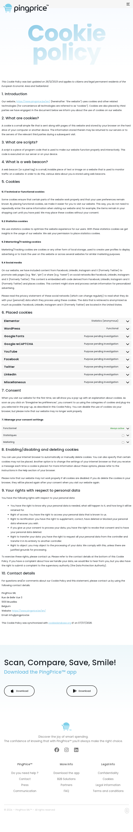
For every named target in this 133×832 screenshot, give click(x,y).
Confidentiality (108, 773)
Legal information (108, 785)
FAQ (66, 791)
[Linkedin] (76, 749)
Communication (24, 791)
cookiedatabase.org (59, 623)
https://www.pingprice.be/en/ (33, 101)
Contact (25, 779)
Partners (66, 785)
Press (25, 785)
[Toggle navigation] (109, 4)
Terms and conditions (108, 791)
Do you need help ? (24, 773)
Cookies (108, 779)
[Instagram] (66, 749)
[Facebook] (56, 749)
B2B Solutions (66, 779)
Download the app (66, 773)
